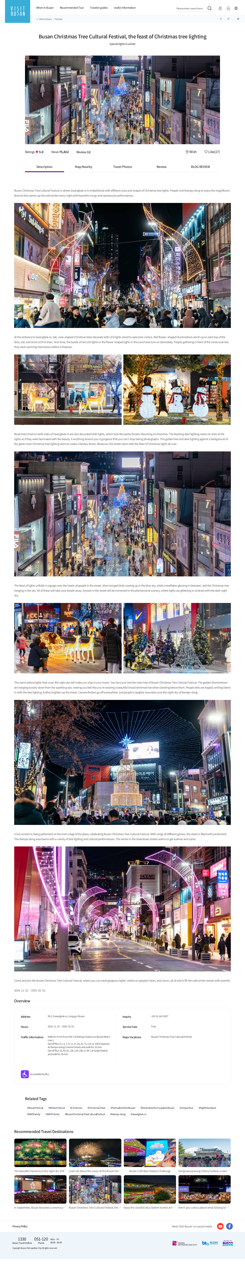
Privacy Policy (20, 1226)
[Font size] (221, 18)
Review (83, 152)
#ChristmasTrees (96, 1107)
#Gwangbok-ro (138, 1114)
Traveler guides (99, 8)
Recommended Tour (72, 8)
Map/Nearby (83, 166)
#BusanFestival (35, 1107)
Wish (193, 152)
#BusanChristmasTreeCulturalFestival (85, 1114)
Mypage (228, 8)
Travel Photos (122, 166)
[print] (238, 18)
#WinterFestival (56, 1107)
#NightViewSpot (207, 1107)
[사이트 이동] (220, 1226)
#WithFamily (33, 1114)
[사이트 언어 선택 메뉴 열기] (236, 8)
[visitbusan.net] (17, 14)
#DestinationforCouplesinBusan (157, 1107)
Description (44, 166)
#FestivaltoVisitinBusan (122, 1107)
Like (214, 152)
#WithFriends (53, 1114)
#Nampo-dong (117, 1114)
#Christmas (76, 1107)
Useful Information (125, 8)
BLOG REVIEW (200, 166)
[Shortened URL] (228, 18)
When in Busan (45, 8)
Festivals (58, 19)
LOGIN (220, 8)
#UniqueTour (186, 1107)
